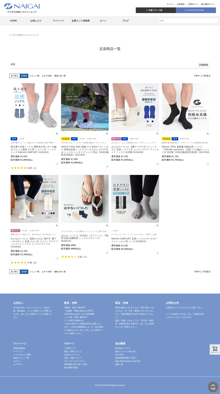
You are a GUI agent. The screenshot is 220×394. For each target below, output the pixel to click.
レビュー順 (34, 76)
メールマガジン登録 (22, 355)
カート (103, 20)
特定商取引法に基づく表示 (75, 364)
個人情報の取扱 (71, 367)
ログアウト (18, 364)
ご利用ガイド (193, 4)
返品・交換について (73, 358)
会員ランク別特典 (81, 20)
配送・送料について (73, 351)
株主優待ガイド (208, 4)
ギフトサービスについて (75, 361)
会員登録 (181, 4)
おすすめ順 (47, 76)
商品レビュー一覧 (21, 358)
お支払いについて (72, 355)
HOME (13, 20)
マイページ (58, 20)
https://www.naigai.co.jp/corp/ (127, 361)
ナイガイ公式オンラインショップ (23, 35)
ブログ (125, 20)
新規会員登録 (19, 348)
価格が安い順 (60, 76)
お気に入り (36, 20)
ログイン (170, 4)
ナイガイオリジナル (195, 10)
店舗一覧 (119, 364)
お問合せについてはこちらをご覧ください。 (185, 307)
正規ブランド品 (155, 10)
